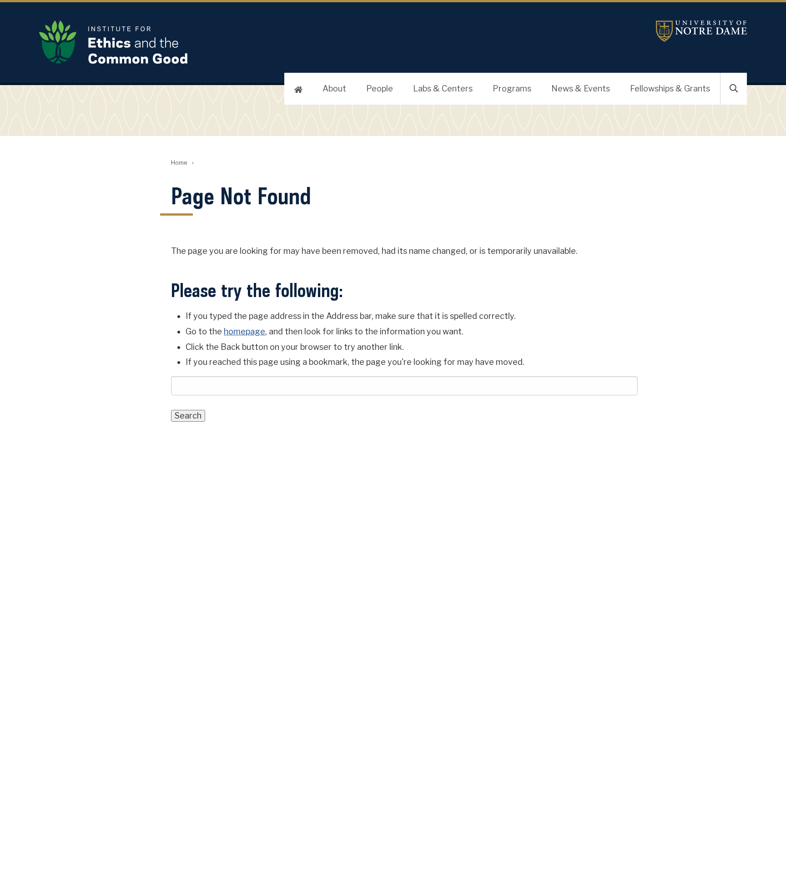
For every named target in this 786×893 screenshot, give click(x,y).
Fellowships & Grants (670, 88)
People (379, 88)
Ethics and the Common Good (275, 42)
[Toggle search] (733, 89)
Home (179, 162)
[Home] (298, 89)
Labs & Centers (443, 88)
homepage (244, 331)
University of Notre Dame (701, 31)
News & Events (580, 88)
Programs (512, 88)
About (334, 88)
